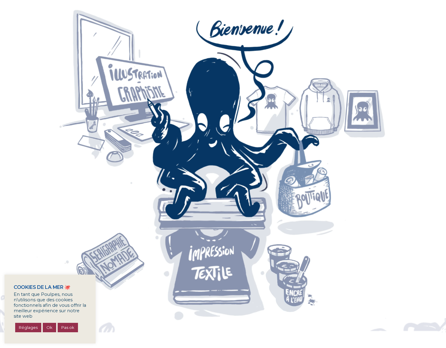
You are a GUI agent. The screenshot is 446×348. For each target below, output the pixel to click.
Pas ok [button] (67, 327)
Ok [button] (49, 327)
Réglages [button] (28, 327)
